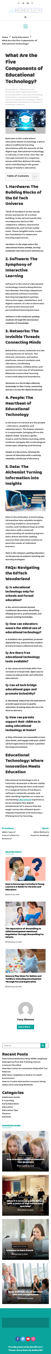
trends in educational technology (24, 101)
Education (7, 1107)
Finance (6, 1113)
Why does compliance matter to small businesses (22, 1076)
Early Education (13, 92)
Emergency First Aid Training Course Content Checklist (21, 1063)
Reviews (6, 1117)
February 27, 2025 (14, 942)
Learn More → (25, 1027)
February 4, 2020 (20, 1254)
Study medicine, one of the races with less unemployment (25, 1293)
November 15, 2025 (26, 1166)
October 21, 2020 (26, 1210)
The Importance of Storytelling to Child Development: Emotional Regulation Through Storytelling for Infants (24, 933)
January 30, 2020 (26, 1298)
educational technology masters (21, 93)
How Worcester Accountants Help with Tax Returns (24, 1070)
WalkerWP (37, 1350)
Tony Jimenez (13, 89)
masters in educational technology (19, 99)
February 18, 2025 (14, 986)
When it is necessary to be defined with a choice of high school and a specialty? (25, 1203)
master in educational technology (24, 97)
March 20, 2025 (13, 894)
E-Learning (8, 1100)
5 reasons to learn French (19, 1250)
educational (24, 800)
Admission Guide (11, 1097)
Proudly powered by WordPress (25, 1347)
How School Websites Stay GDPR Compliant (24, 1059)
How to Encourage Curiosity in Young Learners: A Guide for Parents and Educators (24, 887)
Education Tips (10, 1110)
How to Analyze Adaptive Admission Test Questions (25, 1161)
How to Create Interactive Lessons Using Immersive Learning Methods (24, 1083)
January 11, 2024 (28, 89)
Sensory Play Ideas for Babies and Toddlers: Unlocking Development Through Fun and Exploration (23, 979)
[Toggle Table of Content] (33, 176)
